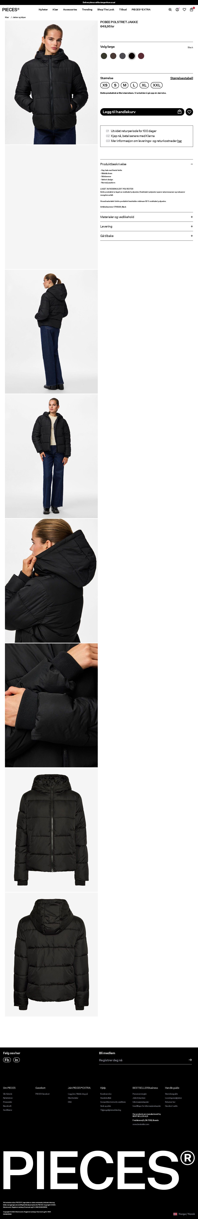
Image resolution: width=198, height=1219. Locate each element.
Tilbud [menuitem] (123, 9)
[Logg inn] (177, 10)
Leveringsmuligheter (173, 1098)
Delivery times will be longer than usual (99, 2)
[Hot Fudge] (113, 56)
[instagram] (16, 1059)
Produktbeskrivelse (113, 164)
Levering (106, 226)
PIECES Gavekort (42, 1094)
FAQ (69, 1102)
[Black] (132, 56)
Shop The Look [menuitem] (105, 9)
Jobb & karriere (139, 1098)
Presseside (7, 1102)
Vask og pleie (105, 1106)
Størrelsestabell (181, 78)
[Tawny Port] (141, 56)
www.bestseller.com (141, 1124)
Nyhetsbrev (8, 1098)
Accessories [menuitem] (70, 9)
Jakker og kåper (19, 17)
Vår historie (7, 1094)
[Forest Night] (104, 56)
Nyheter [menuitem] (43, 9)
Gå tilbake (107, 236)
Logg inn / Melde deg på (78, 1094)
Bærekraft (7, 1106)
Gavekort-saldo (171, 1106)
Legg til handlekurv (119, 112)
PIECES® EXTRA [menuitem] (141, 9)
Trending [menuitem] (87, 9)
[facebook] (7, 1059)
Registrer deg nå (110, 1060)
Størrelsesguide (171, 1094)
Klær (7, 17)
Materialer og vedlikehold (117, 217)
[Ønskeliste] (184, 10)
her (179, 141)
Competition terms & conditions (113, 1102)
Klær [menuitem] (55, 9)
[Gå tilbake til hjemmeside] (10, 9)
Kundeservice (105, 1094)
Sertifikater (7, 1110)
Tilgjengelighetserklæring (110, 1110)
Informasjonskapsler (141, 1102)
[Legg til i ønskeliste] (189, 112)
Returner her (170, 1102)
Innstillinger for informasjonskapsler (147, 1106)
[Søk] (170, 10)
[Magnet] (122, 56)
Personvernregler (140, 1094)
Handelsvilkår (105, 1098)
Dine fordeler (73, 1098)
